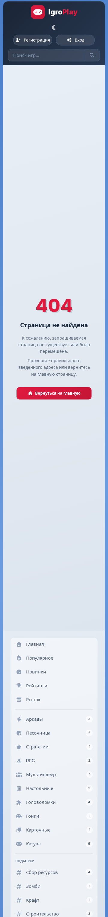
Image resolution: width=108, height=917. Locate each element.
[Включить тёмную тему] (54, 27)
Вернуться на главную (57, 393)
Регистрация (37, 39)
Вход (79, 39)
